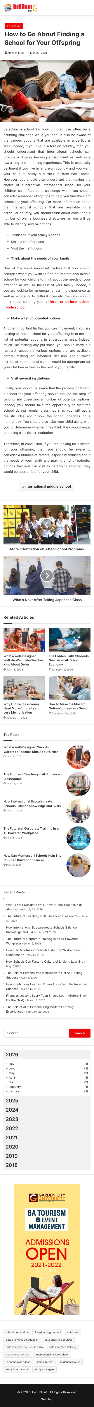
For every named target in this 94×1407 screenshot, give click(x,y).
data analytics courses (58, 1339)
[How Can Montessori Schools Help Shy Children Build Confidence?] (78, 865)
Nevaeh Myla (16, 52)
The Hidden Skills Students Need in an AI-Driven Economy (69, 660)
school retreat (45, 1362)
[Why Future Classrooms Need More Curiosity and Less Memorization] (24, 688)
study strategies (44, 1369)
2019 (12, 1156)
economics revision (18, 1354)
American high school (48, 1332)
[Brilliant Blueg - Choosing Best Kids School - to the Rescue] (20, 7)
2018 (12, 1165)
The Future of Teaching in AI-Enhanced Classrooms (42, 916)
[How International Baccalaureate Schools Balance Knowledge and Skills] (78, 811)
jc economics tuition (18, 1362)
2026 (12, 1055)
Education (14, 26)
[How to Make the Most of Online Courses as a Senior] (70, 688)
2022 (12, 1128)
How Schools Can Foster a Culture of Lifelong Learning (44, 961)
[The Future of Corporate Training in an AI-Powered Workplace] (78, 838)
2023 (12, 1119)
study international (17, 1369)
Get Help (47, 1399)
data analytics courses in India (24, 1347)
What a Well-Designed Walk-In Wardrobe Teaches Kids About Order (23, 660)
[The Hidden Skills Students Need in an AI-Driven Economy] (70, 640)
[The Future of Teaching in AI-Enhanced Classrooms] (78, 784)
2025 (12, 1101)
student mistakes (69, 1362)
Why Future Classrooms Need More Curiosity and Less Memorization (21, 708)
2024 (12, 1110)
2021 (11, 1138)
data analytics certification (22, 1339)
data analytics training (62, 1347)
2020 (12, 1147)
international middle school (47, 486)
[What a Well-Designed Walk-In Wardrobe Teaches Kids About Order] (24, 640)
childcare (72, 1332)
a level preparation (17, 1332)
